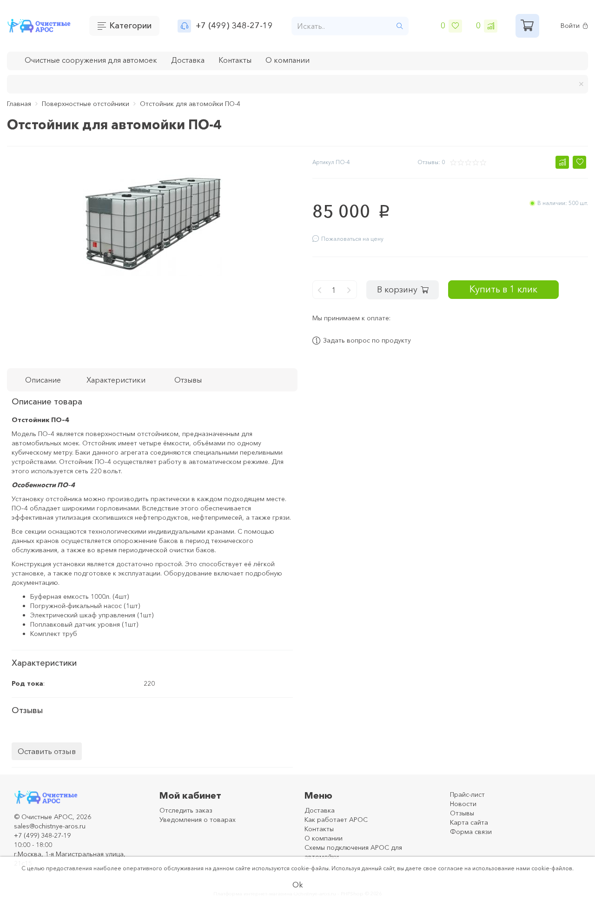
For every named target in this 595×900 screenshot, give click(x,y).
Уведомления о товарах (197, 819)
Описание (43, 379)
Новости (463, 804)
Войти (570, 26)
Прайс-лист (467, 794)
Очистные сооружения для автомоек (91, 60)
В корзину (397, 290)
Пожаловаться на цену (352, 238)
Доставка (188, 60)
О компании (287, 60)
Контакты (234, 60)
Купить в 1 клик (503, 289)
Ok (297, 884)
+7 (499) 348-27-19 (234, 25)
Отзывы (462, 813)
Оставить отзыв (47, 751)
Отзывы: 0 (431, 162)
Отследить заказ (185, 810)
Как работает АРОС (336, 819)
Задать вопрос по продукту (367, 341)
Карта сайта (469, 822)
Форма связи (471, 831)
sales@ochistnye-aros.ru (50, 826)
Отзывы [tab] (188, 379)
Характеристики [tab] (115, 379)
